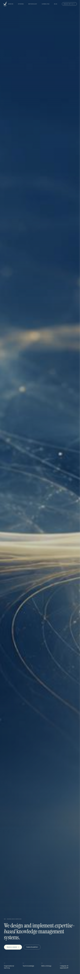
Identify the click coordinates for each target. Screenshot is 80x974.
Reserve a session (13, 947)
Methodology (32, 3)
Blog (55, 3)
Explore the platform (32, 947)
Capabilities (45, 3)
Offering (21, 3)
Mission (10, 3)
